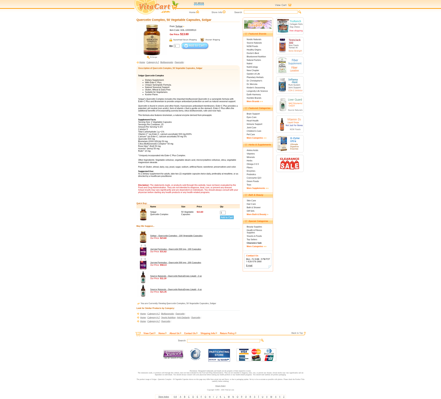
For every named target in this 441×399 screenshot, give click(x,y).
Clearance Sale (254, 243)
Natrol (249, 63)
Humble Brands (254, 98)
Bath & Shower (254, 207)
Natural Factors (254, 60)
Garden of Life (253, 74)
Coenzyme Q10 (254, 178)
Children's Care (254, 131)
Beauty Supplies (254, 227)
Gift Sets (250, 211)
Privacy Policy (221, 386)
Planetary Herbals (255, 77)
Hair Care (251, 204)
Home (142, 62)
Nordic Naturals (254, 39)
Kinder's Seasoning (256, 87)
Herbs (249, 160)
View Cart (148, 333)
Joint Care (251, 127)
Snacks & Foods (254, 236)
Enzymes (251, 171)
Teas (249, 185)
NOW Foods (252, 46)
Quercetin (179, 62)
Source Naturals (254, 43)
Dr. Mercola (252, 84)
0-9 (175, 397)
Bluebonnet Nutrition (256, 56)
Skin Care (251, 200)
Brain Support (253, 114)
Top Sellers (252, 239)
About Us (174, 333)
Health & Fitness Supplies (254, 231)
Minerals (251, 157)
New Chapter (253, 70)
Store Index (163, 397)
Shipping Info (208, 333)
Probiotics (251, 174)
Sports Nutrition (168, 317)
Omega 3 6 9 (253, 164)
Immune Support (254, 124)
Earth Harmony (254, 94)
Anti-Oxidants (183, 317)
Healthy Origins (254, 50)
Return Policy (227, 333)
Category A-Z (153, 62)
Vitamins (251, 154)
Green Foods (253, 181)
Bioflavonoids (166, 62)
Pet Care (251, 134)
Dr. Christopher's (254, 81)
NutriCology (252, 67)
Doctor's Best (253, 53)
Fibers (250, 167)
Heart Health (253, 121)
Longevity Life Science (257, 91)
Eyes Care (252, 117)
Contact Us (190, 333)
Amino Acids (252, 150)
